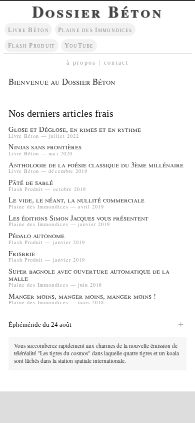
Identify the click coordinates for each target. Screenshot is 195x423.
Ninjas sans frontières (45, 147)
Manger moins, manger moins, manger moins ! (82, 296)
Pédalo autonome (36, 236)
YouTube (79, 45)
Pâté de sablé (30, 182)
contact (116, 62)
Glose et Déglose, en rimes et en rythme (74, 129)
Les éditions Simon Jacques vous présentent (78, 218)
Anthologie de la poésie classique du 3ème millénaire (96, 165)
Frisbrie (21, 254)
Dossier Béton (97, 11)
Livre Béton (28, 30)
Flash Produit (32, 45)
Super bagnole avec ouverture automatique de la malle (89, 275)
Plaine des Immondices (95, 30)
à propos (81, 62)
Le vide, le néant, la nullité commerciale (76, 200)
